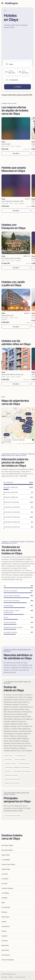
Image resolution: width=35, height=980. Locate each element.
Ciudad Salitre (5, 869)
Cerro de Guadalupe (7, 959)
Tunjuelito (4, 898)
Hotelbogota (11, 3)
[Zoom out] (32, 412)
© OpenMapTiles (15, 440)
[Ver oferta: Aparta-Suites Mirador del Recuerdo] (15, 359)
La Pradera (4, 878)
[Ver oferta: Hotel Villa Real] (15, 128)
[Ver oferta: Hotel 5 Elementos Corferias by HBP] (15, 185)
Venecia (3, 931)
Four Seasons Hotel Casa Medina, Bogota (14, 258)
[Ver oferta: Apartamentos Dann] (15, 300)
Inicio (5, 10)
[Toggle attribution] (33, 440)
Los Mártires (5, 893)
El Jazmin (4, 883)
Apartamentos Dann (7, 315)
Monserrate (5, 945)
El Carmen (4, 940)
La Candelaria (5, 859)
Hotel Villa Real (5, 144)
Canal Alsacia (5, 955)
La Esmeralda (5, 907)
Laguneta (4, 936)
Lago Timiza (5, 950)
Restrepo (4, 912)
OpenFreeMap (7, 440)
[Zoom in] (32, 409)
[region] (18, 426)
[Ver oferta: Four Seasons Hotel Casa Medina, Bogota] (15, 243)
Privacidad (4, 977)
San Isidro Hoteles (7, 850)
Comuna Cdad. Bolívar (8, 864)
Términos (11, 977)
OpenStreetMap (7, 441)
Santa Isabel (5, 917)
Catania (3, 921)
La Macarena (5, 926)
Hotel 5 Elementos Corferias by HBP (12, 201)
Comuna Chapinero (7, 888)
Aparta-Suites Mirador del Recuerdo (12, 374)
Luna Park (4, 874)
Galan (3, 902)
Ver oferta (16, 153)
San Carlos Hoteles (7, 845)
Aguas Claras (5, 855)
